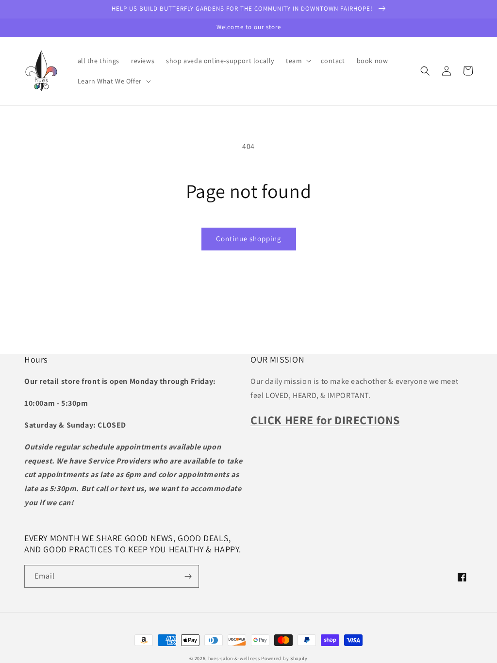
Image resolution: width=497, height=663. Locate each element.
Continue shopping (249, 238)
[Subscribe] (188, 576)
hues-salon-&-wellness (234, 658)
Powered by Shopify (284, 658)
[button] (297, 60)
